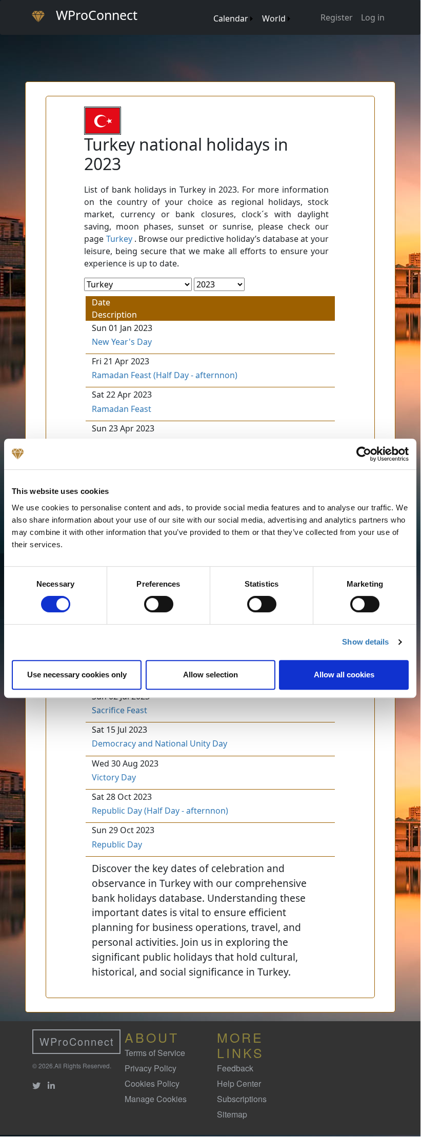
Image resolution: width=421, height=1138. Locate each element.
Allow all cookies (344, 674)
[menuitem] (208, 8)
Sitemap (232, 1114)
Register (336, 17)
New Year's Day (122, 341)
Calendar (230, 18)
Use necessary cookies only (77, 674)
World (274, 18)
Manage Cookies (156, 1099)
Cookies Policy (152, 1083)
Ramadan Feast (121, 409)
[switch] (158, 604)
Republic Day (117, 844)
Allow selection (210, 674)
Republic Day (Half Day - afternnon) (160, 810)
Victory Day (114, 777)
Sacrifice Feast (119, 710)
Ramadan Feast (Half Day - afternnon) (164, 375)
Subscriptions (242, 1099)
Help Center (239, 1083)
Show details (365, 641)
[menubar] (251, 15)
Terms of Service (155, 1053)
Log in (373, 17)
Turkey (119, 238)
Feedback (235, 1068)
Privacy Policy (150, 1068)
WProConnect (76, 1041)
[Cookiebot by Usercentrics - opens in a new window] (364, 454)
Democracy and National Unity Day (159, 743)
